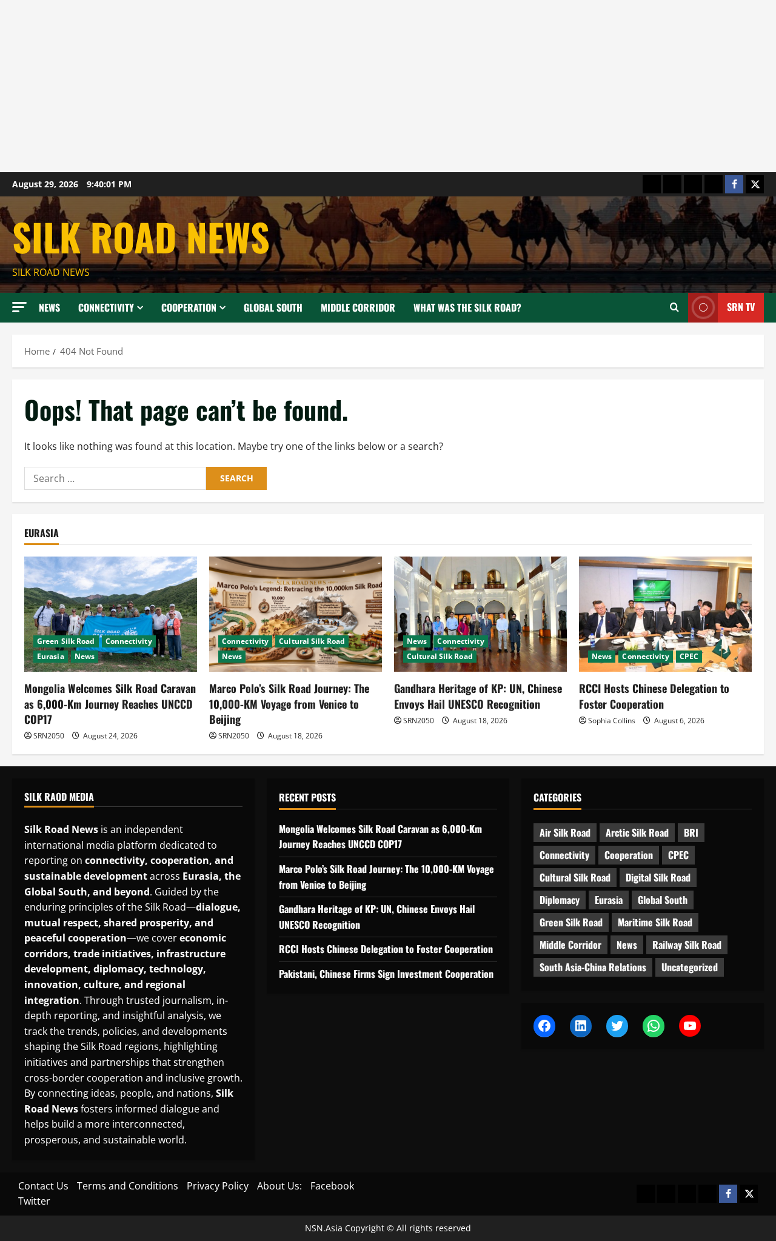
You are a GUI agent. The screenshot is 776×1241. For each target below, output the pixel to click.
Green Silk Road (66, 641)
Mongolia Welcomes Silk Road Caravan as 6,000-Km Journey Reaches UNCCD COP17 (110, 703)
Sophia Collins (611, 720)
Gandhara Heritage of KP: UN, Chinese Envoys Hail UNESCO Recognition (478, 695)
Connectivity (106, 307)
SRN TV (741, 306)
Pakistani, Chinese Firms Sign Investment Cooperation (386, 973)
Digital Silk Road (658, 877)
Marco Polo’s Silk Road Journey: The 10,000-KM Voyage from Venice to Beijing (289, 703)
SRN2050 (48, 736)
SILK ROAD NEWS (141, 236)
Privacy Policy (218, 1185)
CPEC (689, 656)
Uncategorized (689, 967)
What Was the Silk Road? (467, 307)
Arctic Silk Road (637, 832)
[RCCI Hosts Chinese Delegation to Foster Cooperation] (665, 614)
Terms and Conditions (127, 1185)
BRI (691, 832)
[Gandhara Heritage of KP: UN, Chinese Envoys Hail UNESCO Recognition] (480, 614)
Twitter (34, 1201)
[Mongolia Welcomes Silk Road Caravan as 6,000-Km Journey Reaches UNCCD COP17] (110, 614)
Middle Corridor (358, 307)
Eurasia (50, 656)
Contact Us (43, 1185)
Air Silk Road (565, 832)
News (49, 307)
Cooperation (188, 307)
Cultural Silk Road (312, 641)
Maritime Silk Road (655, 922)
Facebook (332, 1185)
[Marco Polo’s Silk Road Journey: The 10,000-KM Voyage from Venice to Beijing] (295, 614)
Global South (273, 307)
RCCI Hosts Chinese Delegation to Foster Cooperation (654, 695)
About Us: (279, 1185)
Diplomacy (560, 899)
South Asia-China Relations (593, 967)
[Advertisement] (364, 86)
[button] (19, 307)
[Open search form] (674, 307)
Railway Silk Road (686, 944)
